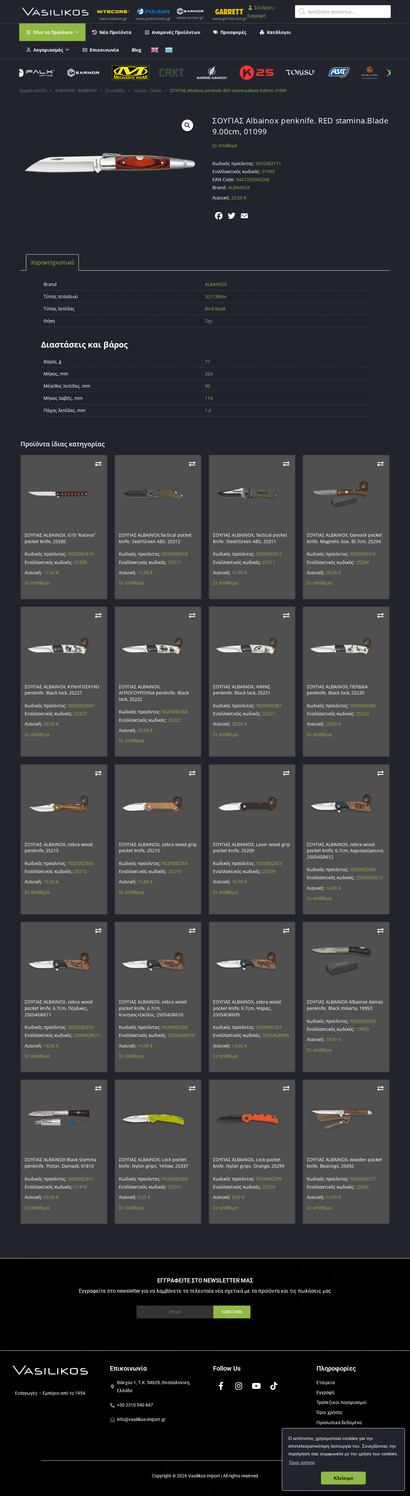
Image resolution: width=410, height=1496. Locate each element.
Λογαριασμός (48, 50)
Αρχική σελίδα (33, 90)
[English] (155, 49)
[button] (389, 73)
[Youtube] (256, 1386)
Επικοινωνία (104, 50)
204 (209, 374)
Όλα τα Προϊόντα (53, 32)
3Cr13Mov (215, 296)
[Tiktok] (274, 1386)
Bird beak (215, 309)
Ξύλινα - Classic (147, 90)
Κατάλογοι (279, 32)
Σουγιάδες (115, 90)
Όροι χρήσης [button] (302, 1462)
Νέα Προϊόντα (115, 32)
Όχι (209, 321)
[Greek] (169, 49)
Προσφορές (233, 32)
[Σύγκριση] (98, 463)
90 (207, 386)
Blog (136, 50)
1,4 (208, 410)
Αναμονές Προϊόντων (176, 32)
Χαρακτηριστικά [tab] (52, 262)
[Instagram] (239, 1386)
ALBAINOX (216, 284)
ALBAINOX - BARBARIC (76, 90)
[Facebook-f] (221, 1386)
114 (209, 398)
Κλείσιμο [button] (343, 1478)
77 (207, 361)
